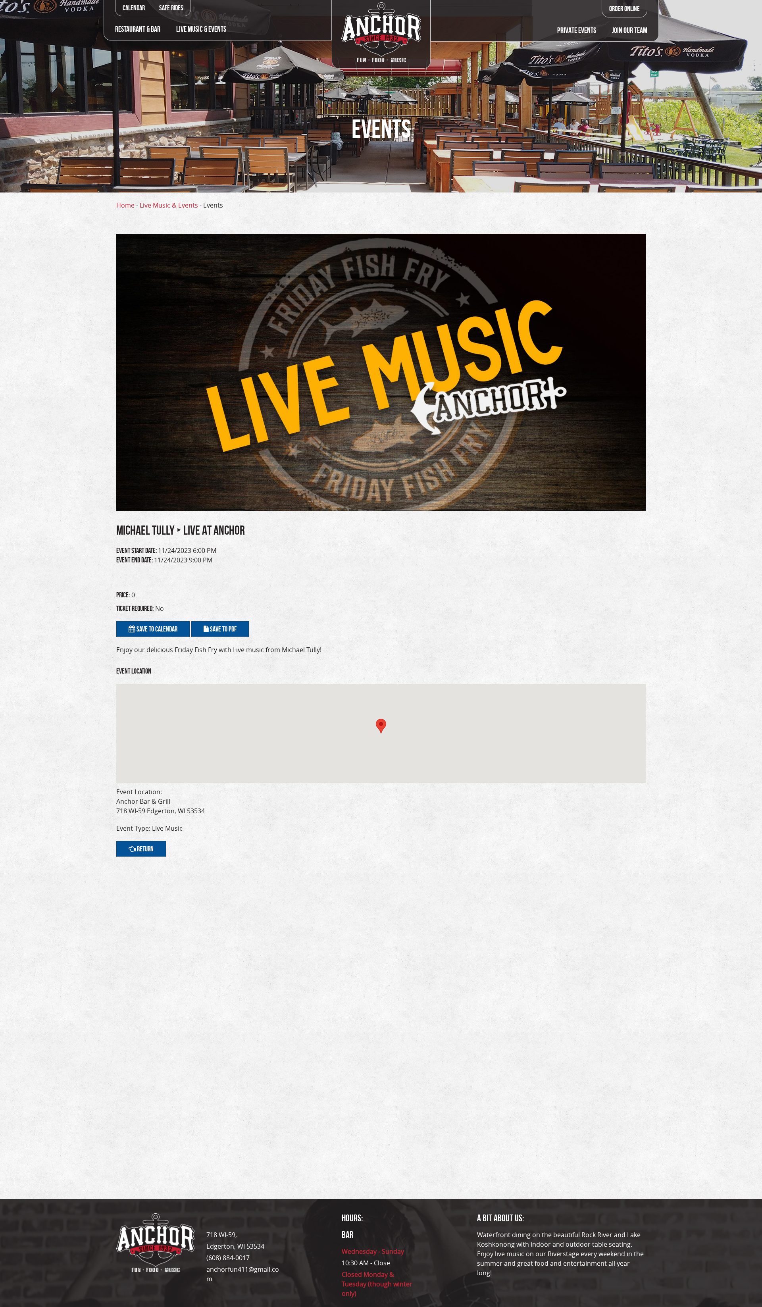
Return (145, 849)
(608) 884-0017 (228, 1257)
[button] (381, 726)
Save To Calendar (156, 629)
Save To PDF (223, 629)
